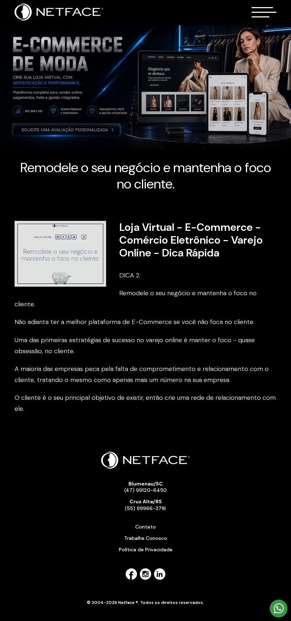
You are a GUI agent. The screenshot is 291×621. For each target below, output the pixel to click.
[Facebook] (131, 578)
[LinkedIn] (159, 578)
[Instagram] (145, 578)
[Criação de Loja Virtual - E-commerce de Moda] (145, 87)
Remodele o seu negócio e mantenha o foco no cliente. (145, 176)
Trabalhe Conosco (145, 538)
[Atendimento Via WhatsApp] (278, 616)
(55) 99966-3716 (145, 504)
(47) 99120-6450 (145, 487)
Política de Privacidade (145, 549)
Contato (145, 527)
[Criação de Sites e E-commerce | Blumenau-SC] (59, 19)
